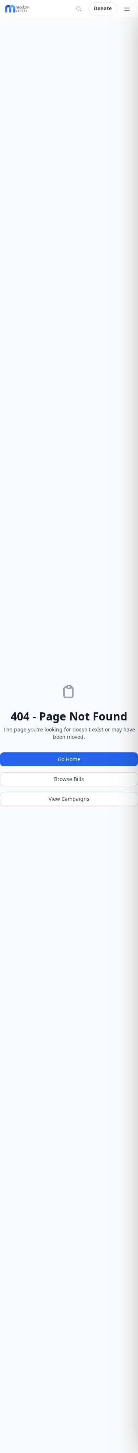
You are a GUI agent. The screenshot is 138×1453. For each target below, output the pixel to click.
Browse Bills (69, 778)
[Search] (78, 8)
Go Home (69, 759)
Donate (103, 8)
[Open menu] (127, 8)
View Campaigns (69, 798)
